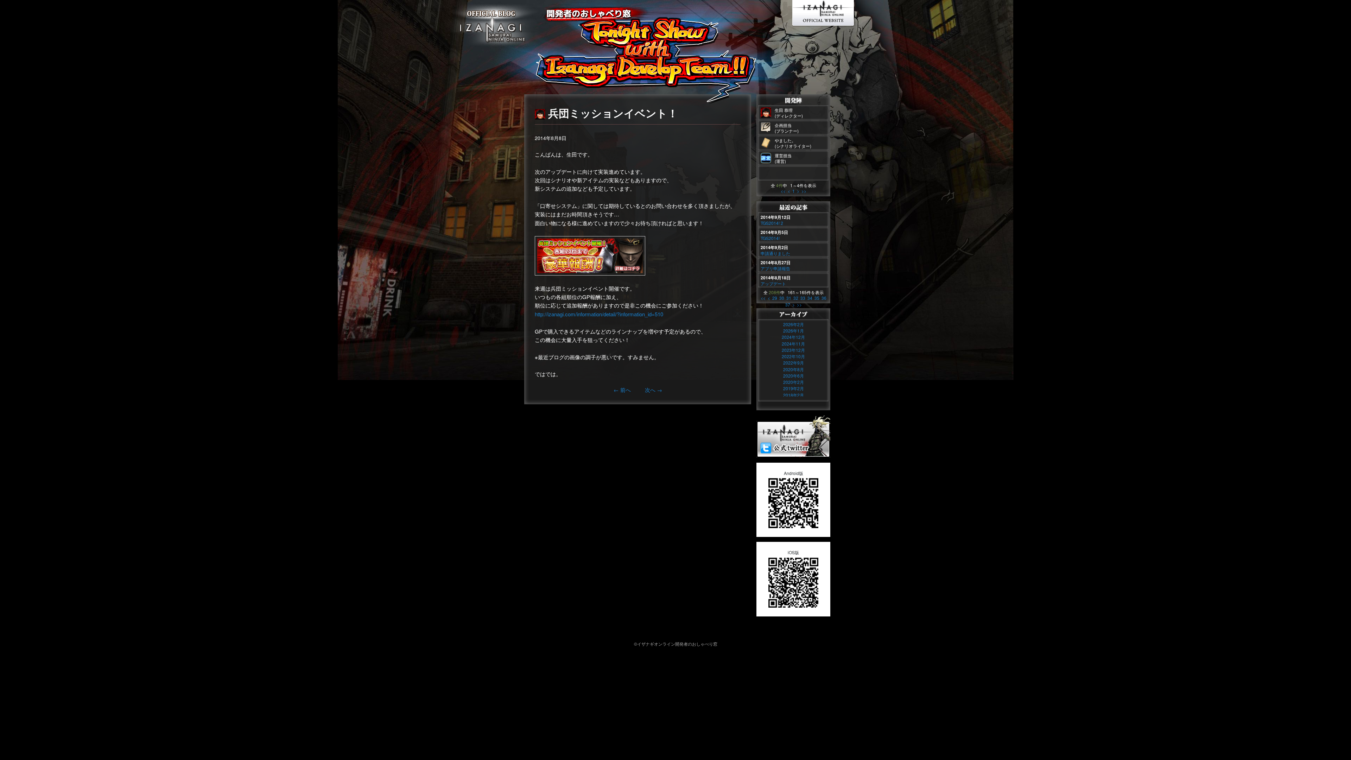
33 (802, 298)
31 (788, 298)
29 (774, 298)
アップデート (773, 283)
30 (781, 298)
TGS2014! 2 (772, 223)
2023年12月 (793, 350)
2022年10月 (793, 356)
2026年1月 (793, 331)
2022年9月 (793, 363)
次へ (653, 389)
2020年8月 (793, 369)
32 (795, 298)
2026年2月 (793, 324)
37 (787, 305)
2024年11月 (793, 344)
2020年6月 (793, 376)
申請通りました (775, 253)
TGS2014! (770, 238)
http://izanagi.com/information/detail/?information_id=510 (599, 314)
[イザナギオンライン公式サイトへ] (824, 23)
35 (816, 298)
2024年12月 (793, 337)
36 (824, 298)
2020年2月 (793, 382)
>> (803, 191)
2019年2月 (793, 388)
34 (809, 298)
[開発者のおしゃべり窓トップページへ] (493, 47)
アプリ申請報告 (775, 268)
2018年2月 (793, 395)
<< (783, 191)
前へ (622, 389)
